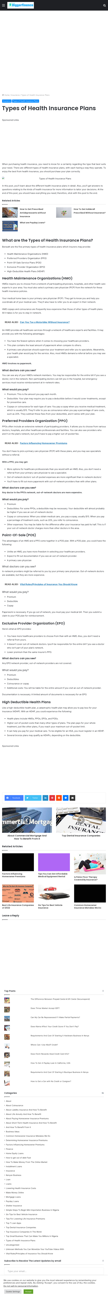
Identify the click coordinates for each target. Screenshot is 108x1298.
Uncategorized (12, 1245)
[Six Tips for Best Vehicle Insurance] (54, 893)
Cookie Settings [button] (13, 1291)
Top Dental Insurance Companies (21, 1227)
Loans (8, 1184)
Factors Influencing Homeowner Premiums (13, 875)
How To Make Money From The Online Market (26, 1162)
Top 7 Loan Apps (13, 1223)
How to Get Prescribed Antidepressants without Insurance (33, 213)
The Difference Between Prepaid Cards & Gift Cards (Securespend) (60, 999)
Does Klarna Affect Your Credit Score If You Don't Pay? (55, 1026)
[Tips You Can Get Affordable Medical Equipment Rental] (54, 862)
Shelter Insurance (14, 1206)
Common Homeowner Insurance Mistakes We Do (87, 906)
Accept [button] (28, 1291)
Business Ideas (12, 1131)
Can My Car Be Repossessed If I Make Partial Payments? (55, 1017)
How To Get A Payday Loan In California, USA (50, 1063)
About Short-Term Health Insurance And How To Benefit (31, 1123)
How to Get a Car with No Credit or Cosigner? (51, 1081)
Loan (8, 1179)
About (8, 1101)
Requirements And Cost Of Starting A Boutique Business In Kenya (59, 1072)
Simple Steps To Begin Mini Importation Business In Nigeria (32, 1210)
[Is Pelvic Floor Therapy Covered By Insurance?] (90, 864)
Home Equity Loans (14, 1153)
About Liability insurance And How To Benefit (26, 1110)
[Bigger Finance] (20, 5)
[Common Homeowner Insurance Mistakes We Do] (90, 893)
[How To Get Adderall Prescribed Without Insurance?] (64, 212)
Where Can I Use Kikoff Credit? (44, 1045)
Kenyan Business (13, 1175)
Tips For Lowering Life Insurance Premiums (25, 1219)
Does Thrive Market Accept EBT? (45, 1008)
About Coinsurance (14, 1105)
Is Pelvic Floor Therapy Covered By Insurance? (86, 878)
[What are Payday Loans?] (10, 226)
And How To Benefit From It (18, 1127)
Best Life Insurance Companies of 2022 (18, 906)
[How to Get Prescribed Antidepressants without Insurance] (10, 212)
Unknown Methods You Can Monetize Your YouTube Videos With (35, 1249)
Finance (9, 1149)
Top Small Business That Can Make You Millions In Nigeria (32, 1236)
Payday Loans (12, 1201)
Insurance (15, 95)
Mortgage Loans (13, 1197)
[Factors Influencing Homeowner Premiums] (18, 862)
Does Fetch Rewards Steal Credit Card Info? (50, 1054)
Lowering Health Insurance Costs (21, 1188)
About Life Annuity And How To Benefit (23, 1114)
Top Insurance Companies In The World (23, 1232)
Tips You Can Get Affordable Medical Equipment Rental (53, 875)
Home (7, 95)
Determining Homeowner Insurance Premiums (27, 1140)
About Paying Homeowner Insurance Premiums (27, 1118)
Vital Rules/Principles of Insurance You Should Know (29, 1253)
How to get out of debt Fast (18, 1158)
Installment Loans (14, 1166)
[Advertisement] (54, 31)
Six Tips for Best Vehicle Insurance (50, 906)
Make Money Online (15, 1192)
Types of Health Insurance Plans (25, 101)
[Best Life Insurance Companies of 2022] (18, 893)
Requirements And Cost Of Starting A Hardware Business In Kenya (60, 1035)
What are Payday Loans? (32, 222)
